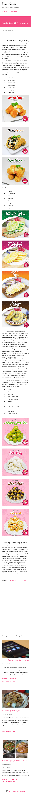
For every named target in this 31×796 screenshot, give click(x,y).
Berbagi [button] (24, 580)
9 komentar (13, 729)
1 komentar (13, 779)
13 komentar (13, 679)
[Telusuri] (24, 3)
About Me (14, 11)
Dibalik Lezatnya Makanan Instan (15, 760)
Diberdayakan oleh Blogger (16, 791)
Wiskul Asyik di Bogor (11, 710)
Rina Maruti (9, 3)
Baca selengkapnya (8, 681)
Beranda (4, 11)
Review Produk (11, 580)
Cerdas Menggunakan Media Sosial (15, 660)
